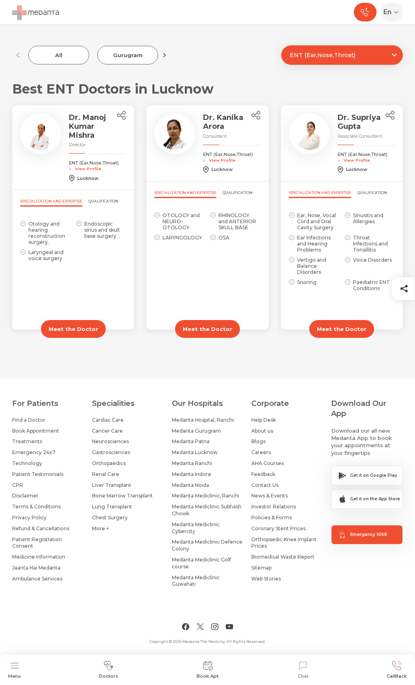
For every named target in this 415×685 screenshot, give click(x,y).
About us (262, 431)
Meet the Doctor (73, 329)
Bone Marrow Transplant (122, 496)
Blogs (258, 441)
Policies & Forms (271, 517)
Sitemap (261, 568)
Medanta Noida (190, 485)
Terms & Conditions (36, 507)
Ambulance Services (37, 579)
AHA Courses (267, 463)
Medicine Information (38, 557)
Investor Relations (273, 507)
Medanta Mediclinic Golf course (201, 563)
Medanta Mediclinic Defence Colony (207, 545)
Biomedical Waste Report (282, 557)
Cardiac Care (108, 420)
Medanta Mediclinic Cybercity (196, 527)
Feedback (263, 474)
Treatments (27, 441)
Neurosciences (110, 441)
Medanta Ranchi (192, 463)
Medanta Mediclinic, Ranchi (205, 496)
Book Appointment (35, 431)
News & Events (269, 496)
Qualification (103, 201)
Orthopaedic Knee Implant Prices (284, 542)
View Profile (88, 168)
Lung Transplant (112, 507)
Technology (27, 463)
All (58, 55)
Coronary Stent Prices (278, 528)
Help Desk (263, 420)
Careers (261, 452)
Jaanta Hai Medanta (36, 568)
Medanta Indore (191, 474)
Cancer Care (107, 431)
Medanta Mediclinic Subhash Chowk (207, 510)
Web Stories (266, 579)
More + (100, 528)
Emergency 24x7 (34, 452)
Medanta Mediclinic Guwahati (196, 580)
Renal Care (105, 474)
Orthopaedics (109, 463)
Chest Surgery (110, 517)
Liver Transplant (111, 485)
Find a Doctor (28, 420)
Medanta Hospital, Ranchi (203, 420)
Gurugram (128, 55)
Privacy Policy (29, 517)
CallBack (397, 676)
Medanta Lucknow (195, 452)
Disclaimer (25, 496)
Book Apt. (208, 676)
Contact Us (264, 485)
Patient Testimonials (37, 474)
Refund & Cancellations (40, 528)
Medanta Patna (191, 441)
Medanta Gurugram (196, 431)
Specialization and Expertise (51, 201)
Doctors (108, 676)
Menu (14, 676)
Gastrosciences (111, 452)
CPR (17, 485)
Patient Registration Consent (37, 542)
